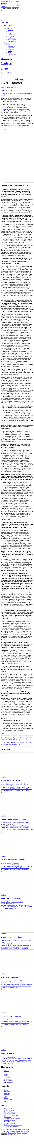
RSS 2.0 (24, 1133)
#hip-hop (3, 93)
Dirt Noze (3, 1063)
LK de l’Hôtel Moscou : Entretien (13, 860)
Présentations (12, 54)
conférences (11, 38)
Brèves (10, 55)
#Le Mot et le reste (16, 93)
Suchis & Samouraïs (10, 1123)
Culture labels (8, 1109)
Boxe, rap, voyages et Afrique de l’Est (12, 981)
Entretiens (11, 47)
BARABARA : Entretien (10, 977)
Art (9, 31)
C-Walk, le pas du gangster (11, 1016)
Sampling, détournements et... (12, 1118)
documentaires (12, 39)
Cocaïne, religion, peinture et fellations (12, 902)
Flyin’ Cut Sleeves (7, 1053)
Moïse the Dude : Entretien (11, 898)
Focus (9, 44)
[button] (4, 6)
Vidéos (10, 51)
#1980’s (8, 93)
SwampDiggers (12, 41)
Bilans (10, 52)
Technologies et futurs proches (13, 1125)
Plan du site (4, 1133)
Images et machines (10, 1113)
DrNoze (3, 90)
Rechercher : (4, 3)
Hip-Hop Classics (9, 1110)
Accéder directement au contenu (10, 1)
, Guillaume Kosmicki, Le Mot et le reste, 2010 (16, 743)
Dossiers (4, 1105)
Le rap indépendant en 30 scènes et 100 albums (14, 784)
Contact (19, 1133)
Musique (10, 30)
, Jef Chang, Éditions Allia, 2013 (17, 738)
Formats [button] (6, 43)
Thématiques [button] (8, 28)
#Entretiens (25, 93)
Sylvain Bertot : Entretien (10, 780)
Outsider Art (7, 1117)
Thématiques (10, 1063)
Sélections (11, 49)
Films (9, 33)
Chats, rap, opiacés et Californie (10, 863)
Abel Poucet (11, 1134)
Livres (10, 34)
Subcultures (10, 73)
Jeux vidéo (11, 36)
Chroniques (11, 46)
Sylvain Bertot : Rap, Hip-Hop (12, 937)
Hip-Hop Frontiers (9, 1112)
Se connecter (12, 1133)
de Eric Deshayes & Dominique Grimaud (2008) (15, 822)
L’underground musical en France (13, 819)
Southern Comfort (9, 1120)
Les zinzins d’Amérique (11, 1115)
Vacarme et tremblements (11, 1126)
